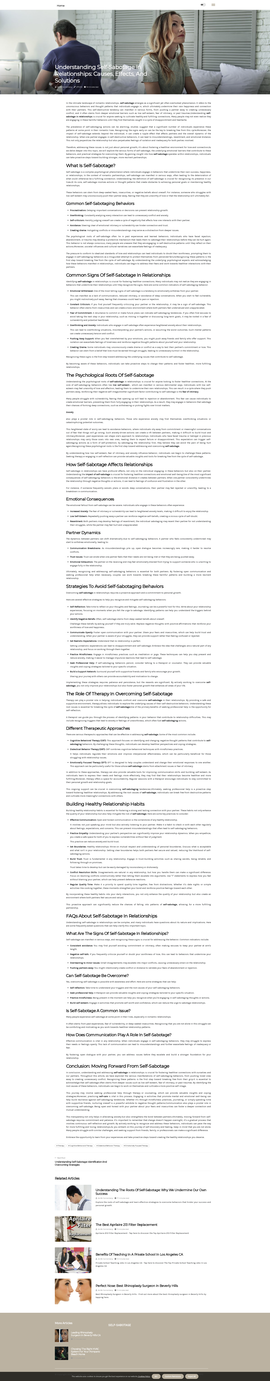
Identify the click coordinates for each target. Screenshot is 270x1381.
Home (60, 5)
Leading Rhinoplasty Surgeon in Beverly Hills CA (85, 1334)
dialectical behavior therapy (109, 1146)
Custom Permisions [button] (173, 1376)
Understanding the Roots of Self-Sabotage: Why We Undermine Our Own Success (151, 1192)
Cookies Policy (144, 1376)
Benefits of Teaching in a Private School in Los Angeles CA (139, 1254)
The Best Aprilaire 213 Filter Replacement (126, 1225)
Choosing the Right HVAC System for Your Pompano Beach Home (85, 1352)
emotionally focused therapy (136, 1146)
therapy (61, 1146)
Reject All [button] (192, 1376)
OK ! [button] (156, 1376)
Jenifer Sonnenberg (64, 87)
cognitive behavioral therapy (81, 1146)
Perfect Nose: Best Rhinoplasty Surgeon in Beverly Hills (137, 1286)
